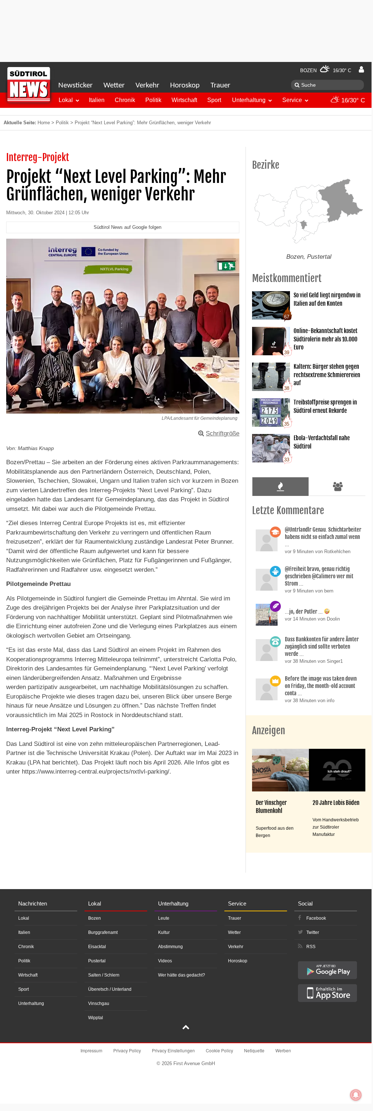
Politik (153, 100)
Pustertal (97, 960)
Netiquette (254, 1050)
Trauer (220, 85)
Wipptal (95, 1017)
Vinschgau (98, 1003)
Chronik (125, 100)
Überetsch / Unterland (109, 989)
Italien (97, 100)
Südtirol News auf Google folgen (127, 227)
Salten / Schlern (103, 975)
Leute (163, 918)
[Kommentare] (280, 486)
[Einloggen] (361, 70)
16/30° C (352, 100)
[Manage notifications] (356, 1095)
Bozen (94, 918)
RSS (310, 946)
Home (44, 122)
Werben (283, 1050)
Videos (165, 960)
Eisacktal (97, 946)
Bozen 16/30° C (325, 70)
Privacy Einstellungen (173, 1050)
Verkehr (147, 85)
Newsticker (75, 85)
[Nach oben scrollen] (185, 1027)
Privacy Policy (127, 1050)
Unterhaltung (249, 100)
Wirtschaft (184, 100)
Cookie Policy (219, 1050)
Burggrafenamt (103, 932)
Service (292, 100)
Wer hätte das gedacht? (181, 975)
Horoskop (185, 85)
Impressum (91, 1050)
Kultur (164, 932)
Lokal (66, 100)
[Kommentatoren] (338, 486)
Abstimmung (170, 946)
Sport (214, 100)
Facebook (316, 918)
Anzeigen (268, 730)
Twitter (312, 932)
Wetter (114, 85)
